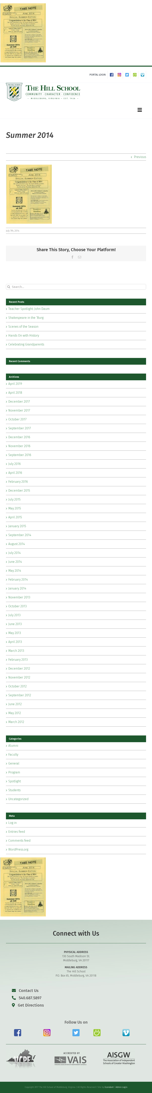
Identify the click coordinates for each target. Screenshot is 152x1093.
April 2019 (15, 384)
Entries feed (16, 832)
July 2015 (14, 499)
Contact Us (29, 990)
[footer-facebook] (17, 1030)
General (13, 763)
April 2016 (15, 473)
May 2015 (14, 508)
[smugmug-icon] (97, 1030)
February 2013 (18, 659)
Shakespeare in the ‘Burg (26, 318)
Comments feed (19, 840)
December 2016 (19, 437)
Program (14, 772)
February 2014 (18, 579)
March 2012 (16, 722)
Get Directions (30, 1005)
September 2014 (19, 535)
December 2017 (19, 401)
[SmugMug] (135, 75)
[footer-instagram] (46, 1030)
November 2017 (19, 410)
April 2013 (15, 642)
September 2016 (19, 455)
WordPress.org (18, 849)
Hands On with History (23, 335)
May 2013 (14, 633)
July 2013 (14, 615)
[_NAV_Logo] (43, 84)
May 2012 (14, 713)
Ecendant (109, 1087)
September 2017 (19, 428)
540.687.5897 (29, 998)
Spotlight (14, 781)
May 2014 (14, 571)
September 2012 (19, 695)
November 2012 (19, 677)
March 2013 (16, 651)
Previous (140, 157)
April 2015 (15, 517)
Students (14, 790)
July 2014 (14, 553)
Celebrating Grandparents (26, 344)
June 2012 (15, 704)
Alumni (13, 746)
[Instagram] (120, 75)
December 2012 (19, 668)
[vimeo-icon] (126, 1030)
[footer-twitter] (76, 1030)
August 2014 (16, 544)
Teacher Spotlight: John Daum (29, 309)
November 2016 (19, 446)
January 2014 (17, 588)
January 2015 (17, 526)
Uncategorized (18, 799)
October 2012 (17, 686)
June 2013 (15, 624)
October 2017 (17, 419)
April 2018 (15, 393)
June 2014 (15, 562)
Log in (12, 823)
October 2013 (17, 606)
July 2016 (14, 464)
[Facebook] (112, 75)
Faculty (13, 754)
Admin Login (121, 1087)
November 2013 (19, 597)
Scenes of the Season (23, 326)
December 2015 (19, 490)
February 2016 (18, 482)
